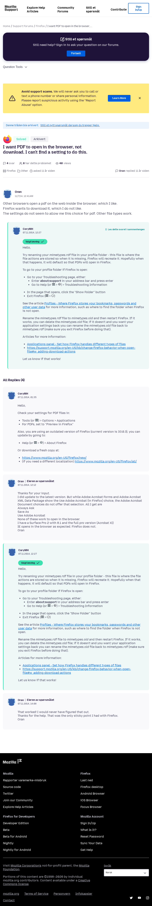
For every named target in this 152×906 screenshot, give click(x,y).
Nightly (8, 843)
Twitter (8, 793)
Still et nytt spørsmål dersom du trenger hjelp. (70, 125)
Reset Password (92, 836)
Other (24, 170)
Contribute (119, 9)
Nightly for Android (17, 850)
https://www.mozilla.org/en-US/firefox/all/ (106, 461)
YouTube (139, 897)
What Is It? (88, 830)
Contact (9, 900)
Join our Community (18, 800)
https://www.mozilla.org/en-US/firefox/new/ (54, 457)
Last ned (86, 780)
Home (6, 26)
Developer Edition (16, 823)
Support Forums (23, 26)
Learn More (119, 98)
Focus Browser (91, 807)
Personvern (62, 893)
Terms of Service (36, 893)
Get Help (86, 850)
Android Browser (92, 793)
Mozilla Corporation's (26, 865)
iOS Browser (89, 800)
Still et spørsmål (93, 9)
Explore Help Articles (36, 9)
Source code (12, 787)
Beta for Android (15, 836)
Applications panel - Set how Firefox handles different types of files (76, 344)
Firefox (40, 26)
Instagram (147, 897)
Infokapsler (83, 893)
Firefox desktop (91, 787)
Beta (6, 830)
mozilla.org (11, 893)
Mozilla (12, 762)
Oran (18, 192)
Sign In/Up (138, 8)
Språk (107, 865)
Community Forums (65, 9)
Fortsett (76, 53)
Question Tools (13, 66)
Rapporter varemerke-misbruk (24, 780)
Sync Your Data (91, 843)
